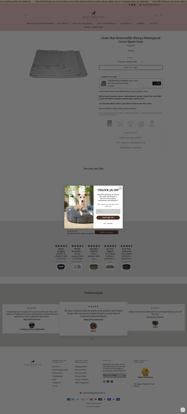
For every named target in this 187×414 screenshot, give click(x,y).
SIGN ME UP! (108, 218)
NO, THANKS (108, 223)
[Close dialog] (120, 188)
